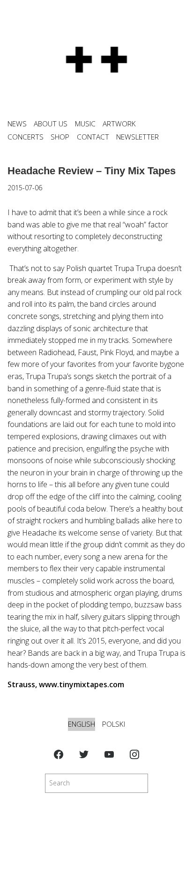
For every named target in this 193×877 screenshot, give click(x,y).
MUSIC (85, 124)
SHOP (60, 137)
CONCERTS (25, 137)
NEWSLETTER (137, 137)
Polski (113, 724)
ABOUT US (50, 124)
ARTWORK (119, 124)
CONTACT (93, 137)
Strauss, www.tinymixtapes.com (65, 684)
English (81, 724)
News (17, 124)
